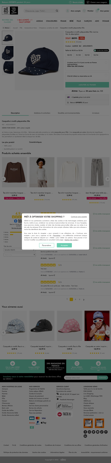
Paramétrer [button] (56, 235)
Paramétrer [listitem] (46, 245)
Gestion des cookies (71, 240)
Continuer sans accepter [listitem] (79, 217)
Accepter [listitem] (64, 245)
